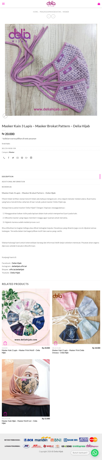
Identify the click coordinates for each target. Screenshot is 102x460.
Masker (66, 12)
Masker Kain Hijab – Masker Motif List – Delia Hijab (19, 422)
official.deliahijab (16, 269)
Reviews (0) (6, 187)
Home (35, 12)
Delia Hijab (17, 263)
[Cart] (99, 3)
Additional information (13, 182)
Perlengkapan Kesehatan (50, 12)
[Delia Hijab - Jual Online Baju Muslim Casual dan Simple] (51, 3)
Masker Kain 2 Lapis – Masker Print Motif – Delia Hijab (21, 351)
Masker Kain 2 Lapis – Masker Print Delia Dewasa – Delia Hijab (68, 351)
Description (7, 177)
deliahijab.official (19, 266)
